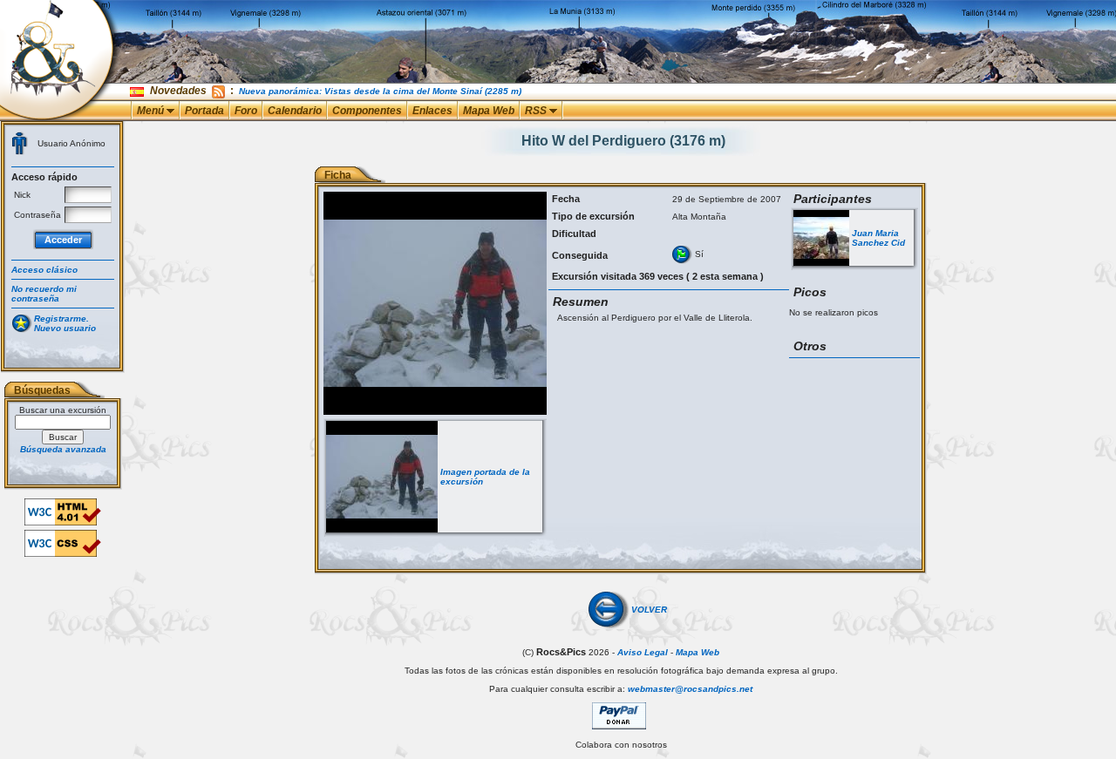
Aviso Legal (642, 652)
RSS (537, 111)
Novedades (178, 91)
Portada (204, 111)
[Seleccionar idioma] (138, 91)
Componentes (367, 111)
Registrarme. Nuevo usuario (65, 323)
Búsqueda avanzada (63, 449)
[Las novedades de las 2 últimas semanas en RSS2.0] (218, 91)
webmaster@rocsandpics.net (690, 689)
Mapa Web (488, 111)
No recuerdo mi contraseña (44, 293)
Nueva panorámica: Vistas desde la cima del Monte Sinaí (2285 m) (380, 91)
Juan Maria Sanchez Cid (878, 237)
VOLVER (649, 609)
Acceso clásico (44, 269)
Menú (152, 111)
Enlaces (432, 111)
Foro (246, 111)
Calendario (295, 111)
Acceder (63, 239)
